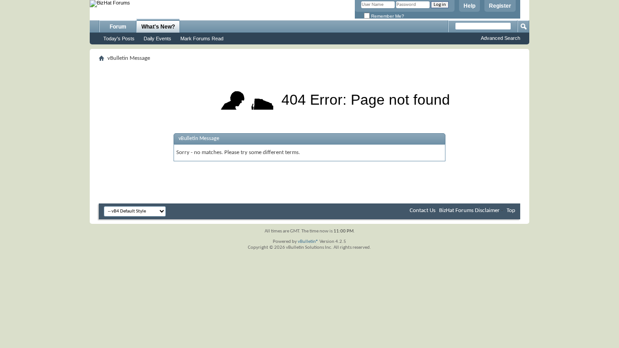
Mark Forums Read (201, 38)
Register (500, 6)
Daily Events (157, 38)
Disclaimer (487, 210)
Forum (118, 27)
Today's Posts (119, 38)
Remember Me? (387, 16)
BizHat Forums (456, 210)
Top (511, 210)
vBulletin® (308, 241)
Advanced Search (500, 38)
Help (469, 6)
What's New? (158, 27)
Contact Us (422, 210)
